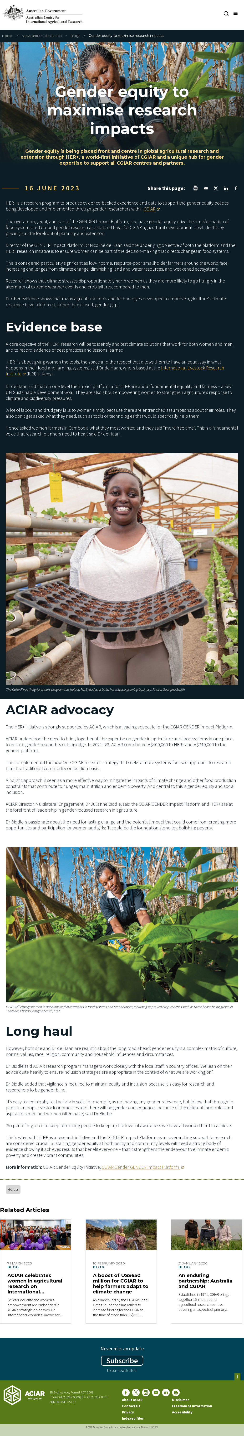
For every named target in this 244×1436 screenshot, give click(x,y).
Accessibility (182, 1412)
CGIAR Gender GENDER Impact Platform (141, 1167)
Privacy (128, 1412)
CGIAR (150, 209)
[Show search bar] (226, 14)
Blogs (75, 36)
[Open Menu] (235, 14)
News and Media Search (41, 36)
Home (7, 36)
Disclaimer (180, 1400)
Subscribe (122, 1360)
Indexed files (133, 1418)
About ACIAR (132, 1400)
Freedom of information (192, 1406)
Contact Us (131, 1406)
